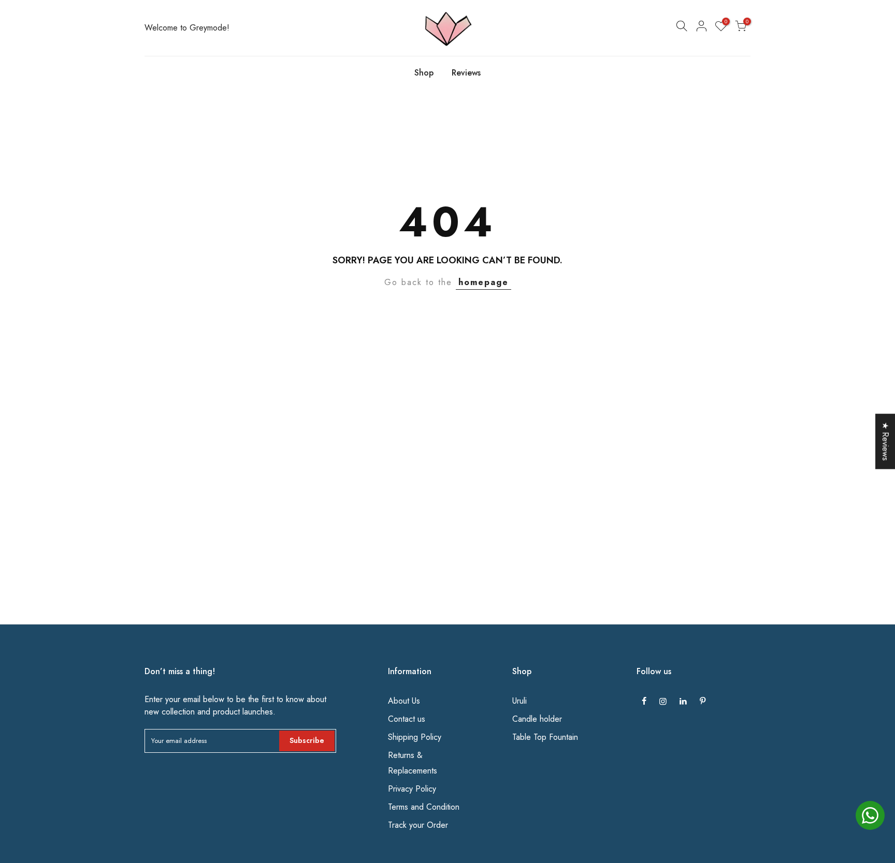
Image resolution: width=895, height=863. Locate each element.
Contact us (406, 719)
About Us (404, 701)
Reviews (466, 73)
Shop (424, 73)
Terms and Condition (423, 807)
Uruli (519, 701)
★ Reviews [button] (885, 441)
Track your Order (418, 825)
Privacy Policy (412, 789)
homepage (483, 282)
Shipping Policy (414, 737)
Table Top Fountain (545, 737)
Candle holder (537, 719)
